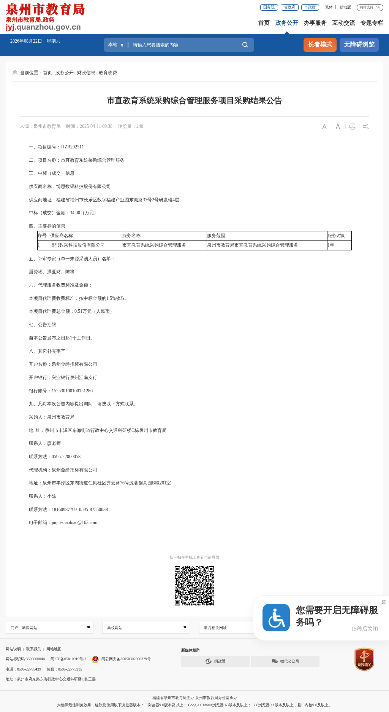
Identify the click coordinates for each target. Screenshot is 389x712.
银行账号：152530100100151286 (56, 390)
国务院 (269, 7)
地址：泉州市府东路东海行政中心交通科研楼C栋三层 (51, 679)
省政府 (289, 7)
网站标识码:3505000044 (25, 659)
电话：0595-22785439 (23, 669)
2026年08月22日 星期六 (35, 41)
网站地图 (54, 649)
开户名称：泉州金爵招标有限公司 (58, 364)
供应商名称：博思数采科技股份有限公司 (65, 186)
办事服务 (315, 23)
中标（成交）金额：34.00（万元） (59, 212)
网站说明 (13, 649)
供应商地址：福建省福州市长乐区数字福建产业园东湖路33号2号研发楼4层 (99, 199)
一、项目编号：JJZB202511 (52, 147)
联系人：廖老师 (40, 443)
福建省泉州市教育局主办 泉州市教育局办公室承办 (194, 698)
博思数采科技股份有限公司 (77, 245)
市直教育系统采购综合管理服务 (154, 245)
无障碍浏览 (359, 44)
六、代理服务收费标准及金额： (56, 285)
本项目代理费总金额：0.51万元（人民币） (67, 311)
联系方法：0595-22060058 (50, 456)
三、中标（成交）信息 (47, 173)
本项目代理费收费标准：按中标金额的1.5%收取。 (75, 298)
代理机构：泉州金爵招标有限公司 (58, 470)
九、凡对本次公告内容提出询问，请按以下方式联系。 (79, 403)
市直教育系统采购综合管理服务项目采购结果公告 (194, 100)
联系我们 (33, 649)
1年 (330, 245)
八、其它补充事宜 (42, 351)
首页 (264, 23)
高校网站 (114, 628)
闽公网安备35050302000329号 (126, 659)
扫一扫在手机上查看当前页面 (194, 557)
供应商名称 (61, 235)
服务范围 (216, 235)
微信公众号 (289, 661)
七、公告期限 (38, 324)
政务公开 (286, 23)
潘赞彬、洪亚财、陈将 (47, 271)
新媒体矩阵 (190, 650)
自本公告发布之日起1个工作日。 (57, 338)
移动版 (345, 7)
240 (139, 126)
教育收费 (108, 72)
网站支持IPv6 (370, 7)
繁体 (329, 7)
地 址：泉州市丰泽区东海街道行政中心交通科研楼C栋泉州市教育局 (94, 430)
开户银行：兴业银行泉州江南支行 (58, 377)
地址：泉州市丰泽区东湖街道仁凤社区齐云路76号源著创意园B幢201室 (100, 483)
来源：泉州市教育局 (40, 126)
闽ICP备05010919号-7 (68, 659)
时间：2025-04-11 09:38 (89, 126)
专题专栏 (372, 23)
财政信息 (86, 72)
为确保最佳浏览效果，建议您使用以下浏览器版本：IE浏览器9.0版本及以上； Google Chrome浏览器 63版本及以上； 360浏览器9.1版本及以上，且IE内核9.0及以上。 (194, 705)
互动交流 (343, 23)
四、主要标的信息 (42, 226)
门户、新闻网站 (24, 628)
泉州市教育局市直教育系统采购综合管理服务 (252, 245)
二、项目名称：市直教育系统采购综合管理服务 (72, 160)
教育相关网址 (215, 628)
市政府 (310, 7)
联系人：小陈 (38, 496)
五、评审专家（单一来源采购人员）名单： (67, 258)
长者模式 (320, 44)
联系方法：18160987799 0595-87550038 (64, 509)
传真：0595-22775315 (64, 669)
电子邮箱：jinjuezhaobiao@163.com (58, 522)
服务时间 (336, 235)
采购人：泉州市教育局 (47, 417)
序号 (42, 235)
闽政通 (220, 661)
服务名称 (131, 235)
